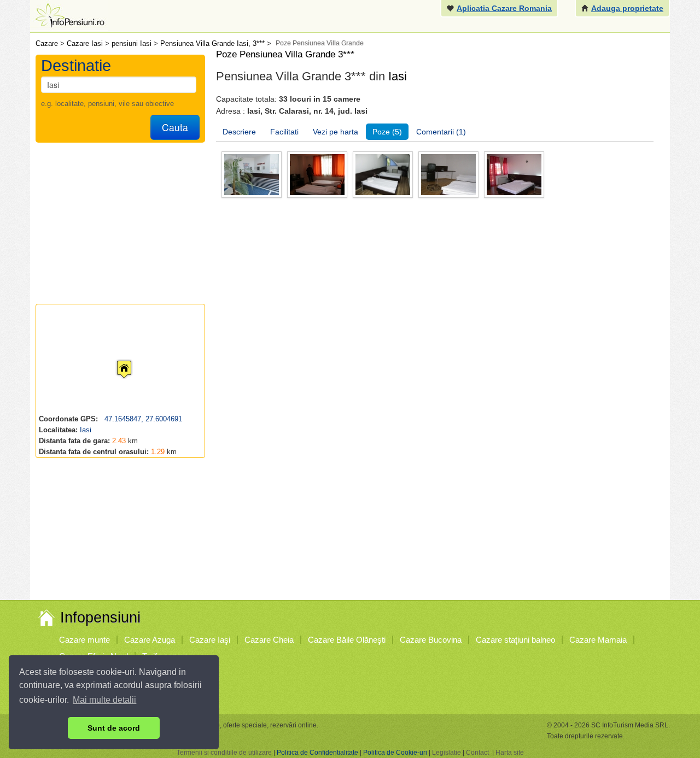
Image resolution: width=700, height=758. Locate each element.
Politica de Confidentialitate (317, 752)
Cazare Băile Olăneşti (347, 640)
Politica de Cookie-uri (395, 752)
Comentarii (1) (441, 131)
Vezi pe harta (335, 131)
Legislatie (446, 752)
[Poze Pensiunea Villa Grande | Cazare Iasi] (251, 174)
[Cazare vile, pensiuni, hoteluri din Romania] (69, 14)
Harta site (509, 752)
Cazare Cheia (269, 640)
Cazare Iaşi (209, 640)
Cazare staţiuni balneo (515, 640)
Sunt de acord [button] (114, 728)
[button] (115, 359)
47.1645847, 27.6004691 (142, 419)
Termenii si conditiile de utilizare (224, 752)
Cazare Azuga (149, 640)
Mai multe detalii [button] (104, 699)
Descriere (239, 131)
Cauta (175, 127)
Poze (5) (387, 131)
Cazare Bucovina (431, 640)
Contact (477, 752)
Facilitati (284, 131)
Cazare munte (84, 640)
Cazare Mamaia (598, 640)
